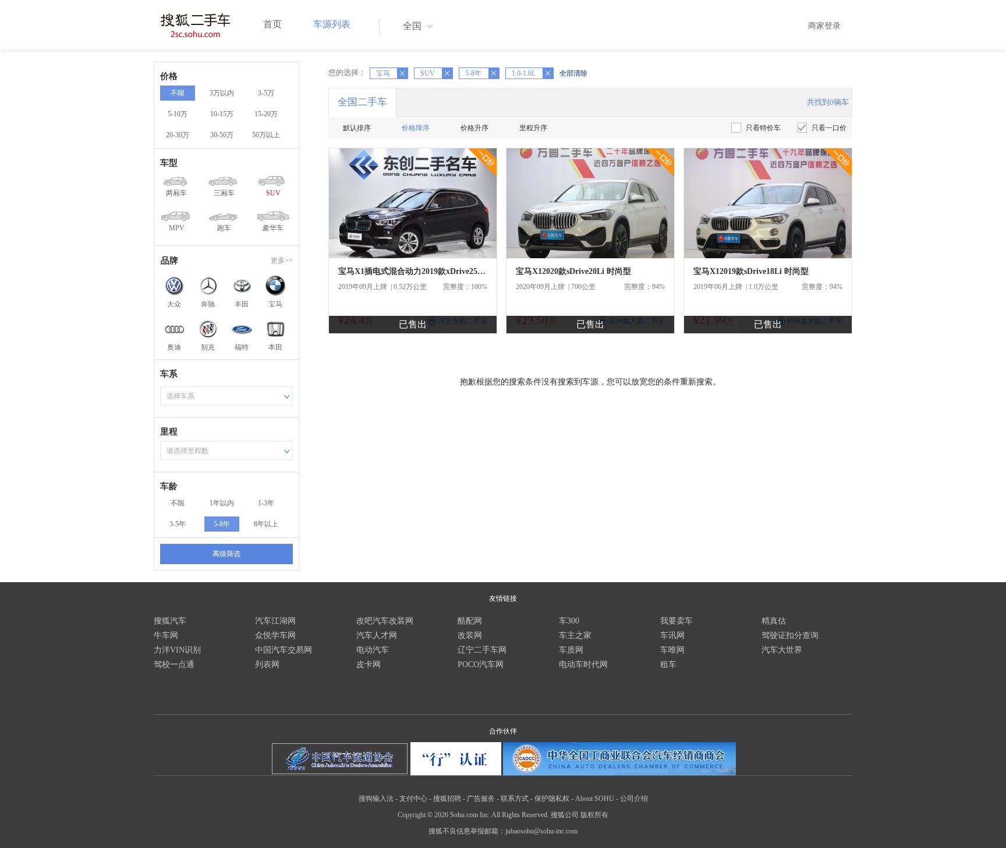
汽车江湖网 (275, 621)
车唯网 (672, 650)
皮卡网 (368, 664)
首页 (272, 24)
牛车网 (166, 635)
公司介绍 (634, 798)
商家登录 (824, 26)
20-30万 (177, 135)
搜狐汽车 (170, 621)
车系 (169, 374)
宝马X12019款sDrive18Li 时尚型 (751, 271)
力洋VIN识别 (177, 650)
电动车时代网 (583, 664)
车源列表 (331, 24)
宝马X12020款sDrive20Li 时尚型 (573, 271)
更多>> (282, 260)
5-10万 (177, 114)
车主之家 (575, 635)
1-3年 (266, 503)
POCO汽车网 (481, 664)
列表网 (267, 664)
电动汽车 (372, 650)
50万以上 (266, 135)
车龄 (169, 486)
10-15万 (221, 114)
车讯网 (672, 635)
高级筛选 (226, 554)
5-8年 (222, 524)
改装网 (470, 635)
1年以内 (222, 503)
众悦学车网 (275, 635)
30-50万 (221, 135)
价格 (169, 76)
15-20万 (266, 114)
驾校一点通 (174, 664)
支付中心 (413, 798)
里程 (169, 431)
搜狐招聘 (447, 798)
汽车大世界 (781, 650)
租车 (668, 664)
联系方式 (515, 798)
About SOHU (594, 798)
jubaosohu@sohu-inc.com (541, 831)
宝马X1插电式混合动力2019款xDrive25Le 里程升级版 (412, 271)
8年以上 (266, 524)
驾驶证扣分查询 (790, 635)
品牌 (169, 260)
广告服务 (481, 798)
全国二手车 (362, 102)
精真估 (773, 621)
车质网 (571, 650)
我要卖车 (676, 621)
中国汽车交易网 (283, 650)
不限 (178, 93)
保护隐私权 (551, 798)
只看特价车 (763, 128)
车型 (169, 163)
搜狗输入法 (376, 798)
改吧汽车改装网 (384, 621)
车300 (569, 621)
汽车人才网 (376, 635)
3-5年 (177, 524)
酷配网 (470, 621)
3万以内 (222, 93)
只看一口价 (829, 128)
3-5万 (266, 93)
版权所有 (594, 815)
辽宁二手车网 (482, 650)
